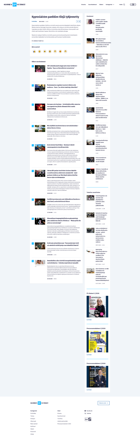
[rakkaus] (60, 51)
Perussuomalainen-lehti (64, 424)
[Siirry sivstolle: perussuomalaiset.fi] (97, 419)
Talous (32, 416)
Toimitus (59, 419)
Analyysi (32, 419)
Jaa (77, 21)
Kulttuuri (33, 426)
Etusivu (83, 4)
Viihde (32, 434)
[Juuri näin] (34, 51)
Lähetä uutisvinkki (62, 421)
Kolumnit (33, 431)
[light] (135, 4)
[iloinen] (39, 51)
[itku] (45, 51)
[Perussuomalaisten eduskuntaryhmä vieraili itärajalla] (90, 161)
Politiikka (34, 21)
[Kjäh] (65, 51)
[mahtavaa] (55, 51)
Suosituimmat (92, 4)
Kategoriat (109, 4)
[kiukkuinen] (50, 51)
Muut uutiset (34, 424)
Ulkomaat (33, 421)
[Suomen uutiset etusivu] (15, 4)
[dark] (131, 4)
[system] (133, 4)
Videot (101, 4)
